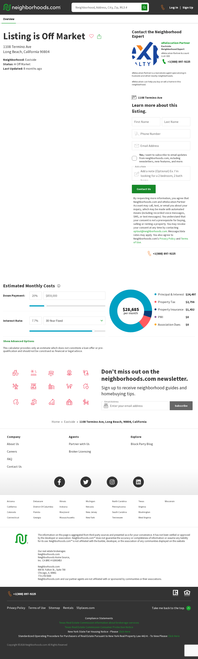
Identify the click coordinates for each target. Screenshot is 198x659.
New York (90, 517)
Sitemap (54, 608)
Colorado (11, 512)
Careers (12, 451)
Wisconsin (170, 501)
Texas (141, 501)
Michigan (90, 501)
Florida (36, 512)
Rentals (68, 608)
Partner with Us (79, 444)
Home (56, 422)
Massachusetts (67, 517)
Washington (144, 512)
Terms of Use (37, 608)
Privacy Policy (168, 238)
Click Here (124, 631)
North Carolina (119, 501)
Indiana (63, 506)
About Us (13, 444)
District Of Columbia (43, 506)
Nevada (90, 506)
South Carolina (119, 512)
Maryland (64, 512)
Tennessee (117, 517)
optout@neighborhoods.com (150, 231)
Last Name (171, 121)
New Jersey (91, 512)
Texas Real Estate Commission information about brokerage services (99, 622)
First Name (141, 121)
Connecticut (13, 517)
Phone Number (150, 133)
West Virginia (144, 517)
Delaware (38, 501)
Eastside (30, 60)
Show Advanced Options (18, 341)
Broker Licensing (80, 451)
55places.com (86, 608)
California (12, 506)
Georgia (37, 517)
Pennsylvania (119, 506)
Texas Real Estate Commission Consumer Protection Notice (99, 627)
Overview (8, 19)
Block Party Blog (142, 444)
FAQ (9, 459)
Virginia (142, 506)
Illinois (63, 501)
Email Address (149, 145)
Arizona (11, 501)
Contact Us (14, 466)
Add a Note (140, 166)
